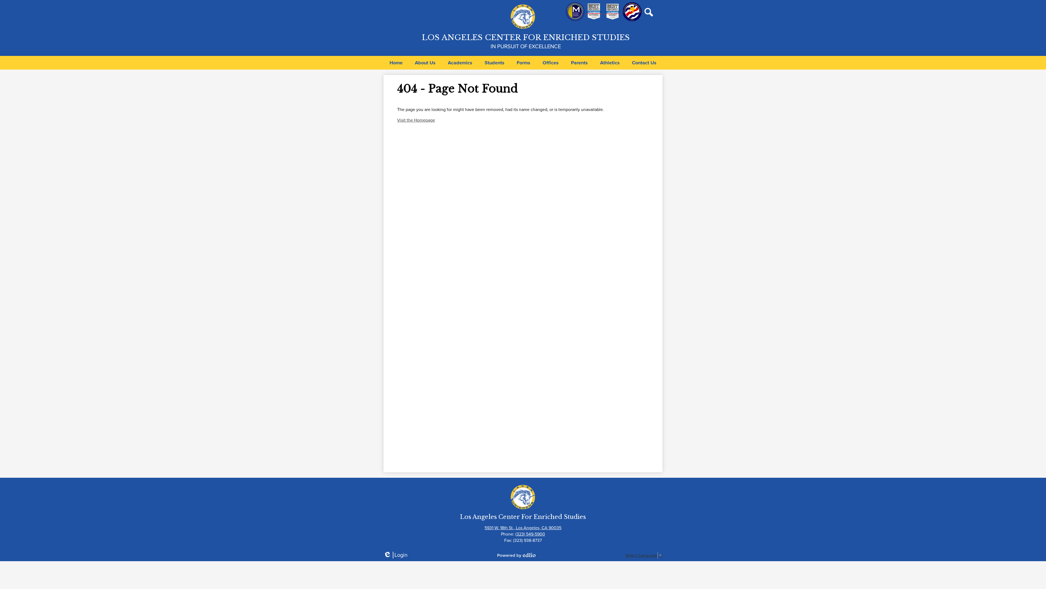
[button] (425, 63)
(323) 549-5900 (530, 534)
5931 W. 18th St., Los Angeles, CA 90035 (523, 528)
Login (396, 555)
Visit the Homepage (416, 120)
